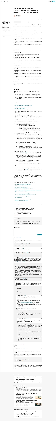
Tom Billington (20, 395)
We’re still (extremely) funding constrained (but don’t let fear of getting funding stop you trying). (6, 22)
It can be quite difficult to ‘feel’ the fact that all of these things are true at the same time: (6, 28)
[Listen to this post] (36, 19)
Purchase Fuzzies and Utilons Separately (26, 302)
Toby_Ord (17, 388)
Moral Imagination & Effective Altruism (22, 387)
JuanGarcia (38, 223)
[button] (14, 238)
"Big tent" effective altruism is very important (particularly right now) (27, 381)
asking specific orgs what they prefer (21, 261)
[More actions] (41, 19)
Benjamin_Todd (38, 221)
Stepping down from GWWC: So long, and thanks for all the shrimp (26, 376)
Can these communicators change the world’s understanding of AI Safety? (28, 411)
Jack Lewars (18, 278)
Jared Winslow (18, 402)
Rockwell (17, 395)
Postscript (3, 26)
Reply (15, 254)
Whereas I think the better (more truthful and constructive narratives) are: (6, 34)
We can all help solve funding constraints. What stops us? (25, 379)
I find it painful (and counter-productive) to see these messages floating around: (6, 31)
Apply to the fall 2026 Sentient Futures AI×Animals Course (25, 413)
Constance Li (25, 414)
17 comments (3, 36)
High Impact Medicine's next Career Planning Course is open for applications (28, 416)
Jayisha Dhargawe (22, 402)
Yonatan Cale (17, 257)
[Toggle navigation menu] (1, 1)
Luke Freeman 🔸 (18, 15)
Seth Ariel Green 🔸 (27, 402)
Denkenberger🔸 (18, 348)
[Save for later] (38, 19)
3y (22, 243)
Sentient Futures (18, 414)
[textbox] (28, 232)
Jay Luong (21, 414)
